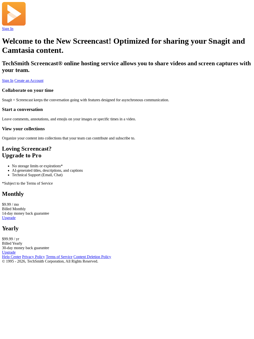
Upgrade (9, 218)
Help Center (11, 257)
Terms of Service (59, 257)
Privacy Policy (33, 257)
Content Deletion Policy (92, 257)
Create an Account (28, 80)
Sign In (7, 29)
